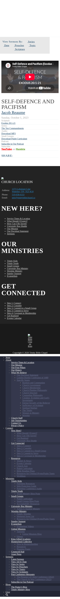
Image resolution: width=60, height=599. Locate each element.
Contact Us (16, 423)
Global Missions (18, 529)
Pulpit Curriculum (25, 468)
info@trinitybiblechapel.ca (23, 197)
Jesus (8, 357)
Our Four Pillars (18, 367)
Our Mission (12, 228)
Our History (16, 370)
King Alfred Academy (21, 539)
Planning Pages (23, 549)
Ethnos (20, 536)
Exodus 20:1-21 (8, 123)
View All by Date (19, 562)
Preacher (19, 45)
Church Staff (16, 418)
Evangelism (12, 276)
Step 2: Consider (14, 305)
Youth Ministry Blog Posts (28, 493)
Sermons (11, 234)
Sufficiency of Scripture (32, 405)
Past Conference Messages (23, 574)
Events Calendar (14, 318)
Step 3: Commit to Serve (18, 310)
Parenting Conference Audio (29, 488)
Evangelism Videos (25, 526)
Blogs (8, 584)
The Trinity (27, 410)
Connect (9, 428)
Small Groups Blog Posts (28, 501)
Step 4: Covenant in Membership (21, 313)
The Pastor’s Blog (19, 587)
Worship (26, 415)
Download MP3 (8, 133)
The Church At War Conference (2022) (34, 579)
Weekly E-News (24, 461)
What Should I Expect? (17, 221)
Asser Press (16, 554)
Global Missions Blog (32, 534)
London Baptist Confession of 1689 (32, 377)
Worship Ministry (14, 271)
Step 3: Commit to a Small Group (21, 308)
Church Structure (29, 393)
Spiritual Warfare (29, 408)
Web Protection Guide (26, 486)
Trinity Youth (13, 263)
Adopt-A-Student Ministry (28, 509)
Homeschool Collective (21, 541)
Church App (22, 466)
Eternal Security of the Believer (36, 403)
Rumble (20, 149)
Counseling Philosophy (32, 395)
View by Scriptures (19, 572)
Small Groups (13, 266)
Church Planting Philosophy (34, 390)
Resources (15, 458)
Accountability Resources (28, 504)
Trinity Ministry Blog (20, 589)
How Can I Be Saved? (17, 223)
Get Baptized (13, 315)
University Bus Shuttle (17, 226)
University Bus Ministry (17, 268)
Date (6, 45)
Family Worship (24, 514)
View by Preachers (19, 567)
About (8, 360)
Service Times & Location (18, 218)
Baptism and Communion (33, 382)
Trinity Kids (12, 261)
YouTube (6, 149)
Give (8, 592)
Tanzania (21, 531)
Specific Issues (23, 380)
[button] (7, 595)
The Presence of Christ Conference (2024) (35, 577)
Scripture (19, 49)
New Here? (16, 430)
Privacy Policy (17, 425)
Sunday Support (14, 273)
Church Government (31, 385)
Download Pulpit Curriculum (14, 138)
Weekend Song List (25, 516)
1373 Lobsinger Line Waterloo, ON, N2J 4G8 (22, 190)
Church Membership (31, 388)
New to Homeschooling (27, 544)
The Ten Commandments (12, 128)
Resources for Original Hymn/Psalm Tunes (36, 473)
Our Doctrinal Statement (17, 231)
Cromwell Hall (17, 552)
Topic (32, 45)
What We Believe (19, 372)
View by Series (18, 564)
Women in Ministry (30, 413)
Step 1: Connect (14, 303)
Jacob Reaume (13, 112)
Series (31, 41)
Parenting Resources (26, 483)
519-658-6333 (18, 194)
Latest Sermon (17, 559)
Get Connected (17, 443)
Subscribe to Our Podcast (12, 144)
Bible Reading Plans (26, 471)
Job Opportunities (19, 420)
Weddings (21, 476)
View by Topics (18, 569)
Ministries (10, 478)
